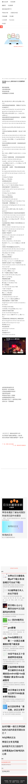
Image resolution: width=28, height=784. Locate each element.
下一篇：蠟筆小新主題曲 (8, 444)
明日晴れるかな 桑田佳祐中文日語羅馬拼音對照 (13, 608)
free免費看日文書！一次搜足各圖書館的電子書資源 (13, 640)
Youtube (11, 20)
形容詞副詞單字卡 (7, 9)
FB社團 (11, 16)
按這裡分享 (6, 433)
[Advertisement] (14, 61)
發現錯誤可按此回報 (14, 568)
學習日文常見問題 (10, 741)
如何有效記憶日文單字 (6, 762)
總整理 (4, 5)
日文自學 (5, 2)
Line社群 (4, 20)
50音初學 (12, 2)
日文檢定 (17, 782)
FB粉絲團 (4, 16)
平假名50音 (5, 12)
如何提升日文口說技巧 (12, 746)
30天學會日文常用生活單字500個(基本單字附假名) (14, 693)
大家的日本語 (14, 12)
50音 (10, 782)
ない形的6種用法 (16, 619)
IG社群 (4, 23)
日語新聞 (10, 5)
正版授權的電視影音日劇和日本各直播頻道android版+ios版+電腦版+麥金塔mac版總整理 (14, 673)
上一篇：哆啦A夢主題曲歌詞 (19, 445)
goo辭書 (12, 627)
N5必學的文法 (8, 737)
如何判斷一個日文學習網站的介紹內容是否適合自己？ (13, 729)
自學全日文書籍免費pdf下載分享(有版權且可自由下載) (13, 579)
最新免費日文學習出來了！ (14, 46)
